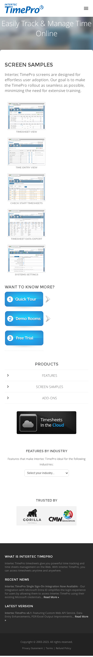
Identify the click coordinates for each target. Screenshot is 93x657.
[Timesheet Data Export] (26, 239)
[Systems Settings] (26, 274)
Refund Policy (63, 648)
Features (49, 375)
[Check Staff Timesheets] (26, 203)
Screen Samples (49, 386)
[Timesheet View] (26, 132)
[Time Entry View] (26, 167)
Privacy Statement (32, 648)
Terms (49, 648)
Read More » (51, 597)
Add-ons (49, 398)
